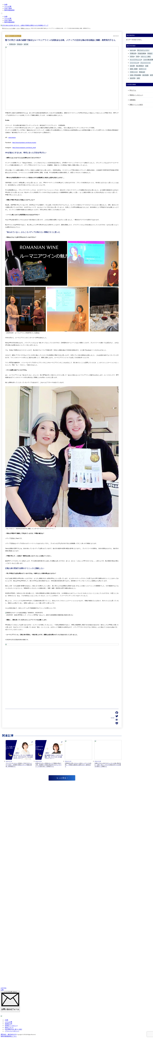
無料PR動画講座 (9, 10)
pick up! (132, 50)
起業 (138, 78)
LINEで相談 (8, 8)
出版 (146, 66)
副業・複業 (133, 69)
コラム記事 (7, 6)
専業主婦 (142, 72)
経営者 (26, 44)
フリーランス (134, 62)
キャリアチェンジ (135, 59)
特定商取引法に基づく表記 (13, 1029)
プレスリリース (145, 62)
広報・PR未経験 (135, 75)
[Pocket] (117, 723)
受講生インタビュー (11, 1025)
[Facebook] (117, 712)
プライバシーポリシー (12, 1031)
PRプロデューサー (143, 50)
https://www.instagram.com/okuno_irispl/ (24, 147)
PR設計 (19, 44)
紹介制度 (145, 75)
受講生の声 (8, 1023)
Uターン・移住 (146, 56)
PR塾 (5, 4)
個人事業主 (139, 66)
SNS (137, 56)
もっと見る (61, 778)
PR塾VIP (12, 44)
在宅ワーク (142, 69)
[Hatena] (117, 719)
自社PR (132, 78)
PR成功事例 (142, 53)
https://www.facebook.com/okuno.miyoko (24, 142)
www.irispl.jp (12, 137)
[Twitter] (117, 716)
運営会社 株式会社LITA (9, 1034)
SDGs (132, 56)
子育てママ (133, 72)
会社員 (132, 66)
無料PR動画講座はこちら (9, 1036)
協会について (9, 1027)
